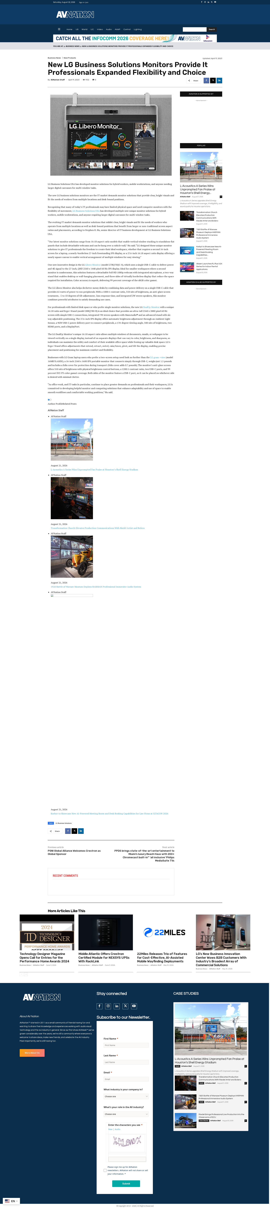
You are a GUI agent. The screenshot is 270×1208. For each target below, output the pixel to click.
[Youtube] (215, 2)
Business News (73, 46)
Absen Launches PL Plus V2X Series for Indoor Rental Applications (209, 266)
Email (107, 1072)
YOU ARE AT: (58, 46)
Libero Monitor (93, 264)
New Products (70, 58)
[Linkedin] (208, 2)
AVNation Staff (58, 80)
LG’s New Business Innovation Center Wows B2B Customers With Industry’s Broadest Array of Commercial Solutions (221, 959)
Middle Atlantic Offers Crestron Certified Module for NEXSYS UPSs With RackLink (104, 957)
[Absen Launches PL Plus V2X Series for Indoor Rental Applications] (187, 267)
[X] (211, 2)
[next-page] (26, 974)
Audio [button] (117, 1129)
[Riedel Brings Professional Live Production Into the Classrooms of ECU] (185, 1120)
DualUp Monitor (151, 307)
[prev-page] (21, 974)
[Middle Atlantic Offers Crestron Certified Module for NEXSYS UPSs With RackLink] (105, 932)
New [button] (110, 1129)
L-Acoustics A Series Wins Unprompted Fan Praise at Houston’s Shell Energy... (197, 189)
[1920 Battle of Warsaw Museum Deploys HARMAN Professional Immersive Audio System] (187, 233)
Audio (177, 1066)
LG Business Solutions (64, 823)
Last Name (110, 1055)
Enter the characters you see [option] (124, 1124)
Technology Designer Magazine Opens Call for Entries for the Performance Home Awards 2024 (44, 957)
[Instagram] (205, 2)
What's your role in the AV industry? (124, 1107)
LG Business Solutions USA (86, 210)
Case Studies (204, 1120)
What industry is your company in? (123, 1089)
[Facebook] (201, 2)
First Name (110, 1038)
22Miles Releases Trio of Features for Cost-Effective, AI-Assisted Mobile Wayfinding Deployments (162, 957)
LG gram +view (157, 357)
